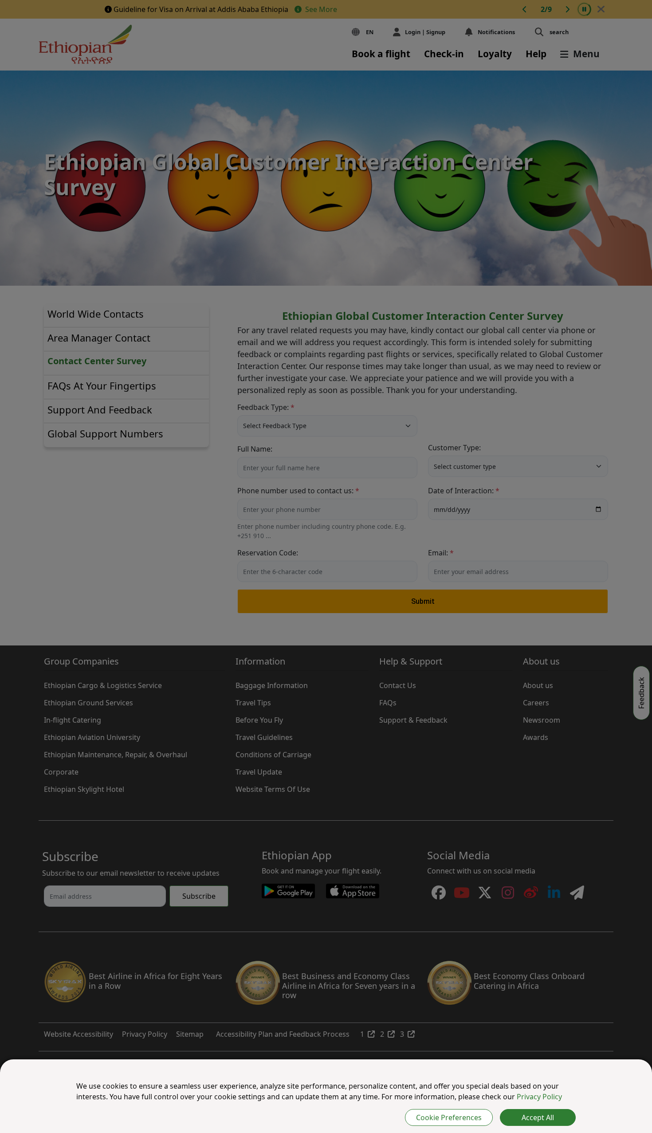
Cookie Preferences (449, 1117)
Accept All (538, 1117)
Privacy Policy (539, 1097)
